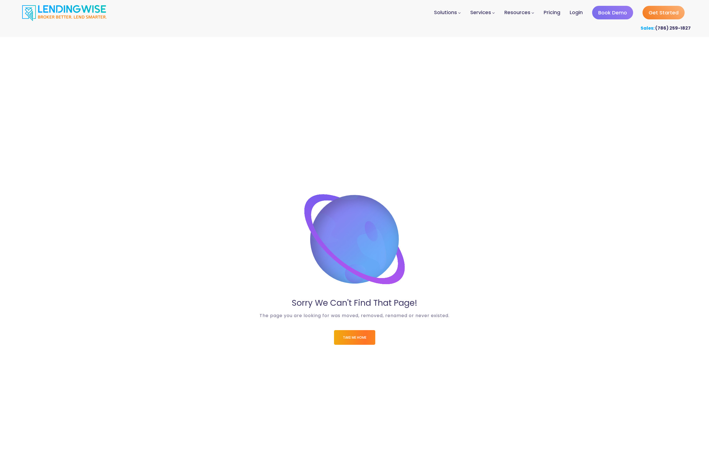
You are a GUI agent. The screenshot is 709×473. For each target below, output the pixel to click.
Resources (517, 12)
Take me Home (354, 337)
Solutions (445, 12)
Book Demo (612, 12)
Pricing (552, 12)
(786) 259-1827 (673, 28)
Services (480, 12)
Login (576, 12)
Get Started (664, 12)
